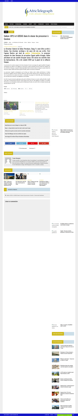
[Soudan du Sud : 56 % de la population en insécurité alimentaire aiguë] (55, 395)
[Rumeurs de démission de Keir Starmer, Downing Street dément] (55, 381)
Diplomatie (6, 180)
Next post (31, 148)
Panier (12, 0)
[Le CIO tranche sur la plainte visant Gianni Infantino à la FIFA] (55, 375)
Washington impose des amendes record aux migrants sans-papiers (66, 366)
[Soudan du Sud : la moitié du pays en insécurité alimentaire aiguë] (55, 388)
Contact (51, 414)
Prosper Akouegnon (12, 46)
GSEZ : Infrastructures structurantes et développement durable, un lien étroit (66, 37)
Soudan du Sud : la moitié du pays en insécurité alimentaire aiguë (67, 386)
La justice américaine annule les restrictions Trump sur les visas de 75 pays (67, 347)
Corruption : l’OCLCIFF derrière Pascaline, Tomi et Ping (10, 111)
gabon (25, 42)
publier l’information (32, 53)
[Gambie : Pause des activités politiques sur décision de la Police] (55, 320)
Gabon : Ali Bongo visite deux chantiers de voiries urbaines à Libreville (33, 183)
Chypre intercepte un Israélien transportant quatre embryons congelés (66, 407)
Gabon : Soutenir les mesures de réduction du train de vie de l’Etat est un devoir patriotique (66, 131)
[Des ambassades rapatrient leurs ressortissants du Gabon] (21, 178)
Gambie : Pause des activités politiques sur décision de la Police (66, 231)
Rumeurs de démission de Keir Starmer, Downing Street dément (66, 379)
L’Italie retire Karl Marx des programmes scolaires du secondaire (65, 400)
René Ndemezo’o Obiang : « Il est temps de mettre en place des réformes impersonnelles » (44, 183)
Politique (12, 24)
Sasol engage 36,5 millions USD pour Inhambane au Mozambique (17, 136)
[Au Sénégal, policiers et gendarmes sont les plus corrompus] (55, 227)
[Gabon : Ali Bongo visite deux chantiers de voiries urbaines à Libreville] (33, 178)
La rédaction (47, 414)
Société (30, 24)
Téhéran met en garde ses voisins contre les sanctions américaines (17, 131)
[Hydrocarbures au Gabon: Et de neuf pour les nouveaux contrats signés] (43, 107)
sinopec (33, 42)
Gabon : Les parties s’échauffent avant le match (66, 325)
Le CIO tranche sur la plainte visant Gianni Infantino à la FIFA (67, 372)
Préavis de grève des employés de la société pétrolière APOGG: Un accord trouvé (27, 111)
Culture (47, 24)
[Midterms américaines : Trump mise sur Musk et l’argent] (55, 361)
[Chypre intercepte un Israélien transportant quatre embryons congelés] (55, 408)
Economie (25, 24)
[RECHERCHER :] (67, 27)
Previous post (23, 148)
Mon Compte (7, 0)
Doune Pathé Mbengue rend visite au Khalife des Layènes (15, 133)
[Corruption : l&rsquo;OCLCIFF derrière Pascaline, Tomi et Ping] (11, 106)
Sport (35, 24)
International (18, 24)
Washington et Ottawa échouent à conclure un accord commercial (66, 352)
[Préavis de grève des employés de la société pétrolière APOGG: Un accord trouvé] (27, 106)
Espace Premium (54, 24)
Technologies (41, 24)
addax (10, 42)
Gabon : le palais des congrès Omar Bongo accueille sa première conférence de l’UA (8, 183)
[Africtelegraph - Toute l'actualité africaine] (39, 12)
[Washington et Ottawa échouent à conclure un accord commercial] (55, 355)
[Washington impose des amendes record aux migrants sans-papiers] (55, 368)
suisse (37, 42)
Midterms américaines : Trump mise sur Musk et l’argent (67, 359)
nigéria (29, 42)
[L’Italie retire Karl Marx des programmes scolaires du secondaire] (55, 401)
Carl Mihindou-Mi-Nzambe (17, 42)
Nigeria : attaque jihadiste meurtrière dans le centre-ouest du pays (17, 128)
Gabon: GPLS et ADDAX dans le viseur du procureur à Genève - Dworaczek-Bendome (25, 195)
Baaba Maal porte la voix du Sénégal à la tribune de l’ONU (15, 125)
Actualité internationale (57, 341)
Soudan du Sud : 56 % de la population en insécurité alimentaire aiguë (67, 394)
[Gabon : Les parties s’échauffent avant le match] (55, 328)
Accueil (6, 24)
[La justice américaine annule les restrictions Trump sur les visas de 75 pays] (55, 348)
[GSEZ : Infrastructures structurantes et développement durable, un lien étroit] (55, 125)
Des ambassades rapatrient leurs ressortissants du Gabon (21, 183)
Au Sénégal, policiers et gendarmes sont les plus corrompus (67, 224)
